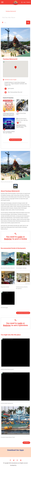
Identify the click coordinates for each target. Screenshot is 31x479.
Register (28, 2)
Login (24, 2)
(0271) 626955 (11, 88)
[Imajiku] (19, 465)
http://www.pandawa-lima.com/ (15, 92)
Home (2, 11)
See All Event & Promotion (15, 139)
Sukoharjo (7, 79)
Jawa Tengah (13, 79)
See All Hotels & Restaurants (23, 312)
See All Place (26, 442)
